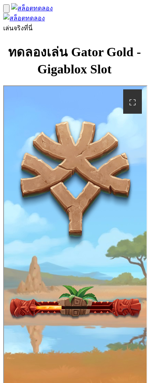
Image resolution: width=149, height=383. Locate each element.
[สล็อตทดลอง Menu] (6, 8)
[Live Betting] (32, 8)
